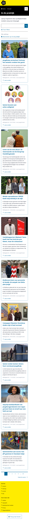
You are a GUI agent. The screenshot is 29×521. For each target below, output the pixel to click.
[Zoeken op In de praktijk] (26, 26)
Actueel (9, 9)
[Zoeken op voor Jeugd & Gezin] (26, 9)
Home (4, 9)
